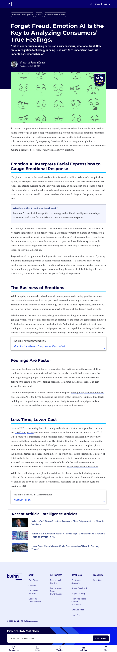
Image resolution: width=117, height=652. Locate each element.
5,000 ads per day (24, 432)
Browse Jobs (77, 609)
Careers (32, 585)
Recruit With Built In (56, 581)
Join (97, 4)
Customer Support (76, 581)
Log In (106, 4)
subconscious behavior (22, 445)
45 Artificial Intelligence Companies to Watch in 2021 (39, 346)
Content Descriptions (35, 600)
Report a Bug (78, 593)
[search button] (90, 4)
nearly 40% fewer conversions (82, 466)
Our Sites (97, 580)
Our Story (33, 580)
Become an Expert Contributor (56, 591)
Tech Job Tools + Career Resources (79, 601)
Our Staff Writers (33, 592)
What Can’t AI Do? (22, 499)
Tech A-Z (75, 615)
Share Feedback (79, 588)
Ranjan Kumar (38, 62)
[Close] (114, 629)
